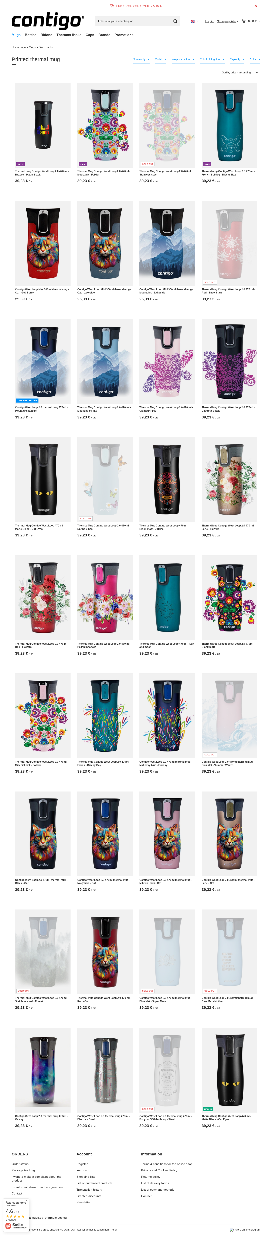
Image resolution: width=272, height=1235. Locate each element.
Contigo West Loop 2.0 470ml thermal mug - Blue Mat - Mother (228, 999)
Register (82, 1164)
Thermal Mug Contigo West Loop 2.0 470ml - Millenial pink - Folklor (41, 763)
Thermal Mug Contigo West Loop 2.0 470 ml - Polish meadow (104, 645)
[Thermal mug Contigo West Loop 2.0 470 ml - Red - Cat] (105, 951)
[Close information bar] (256, 6)
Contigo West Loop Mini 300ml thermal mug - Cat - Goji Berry (42, 291)
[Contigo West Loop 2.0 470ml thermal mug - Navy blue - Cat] (105, 834)
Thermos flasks (69, 35)
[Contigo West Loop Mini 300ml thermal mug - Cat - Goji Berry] (43, 243)
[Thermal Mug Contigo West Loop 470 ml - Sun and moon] (167, 597)
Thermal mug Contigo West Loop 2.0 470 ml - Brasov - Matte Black (42, 173)
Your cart (82, 1170)
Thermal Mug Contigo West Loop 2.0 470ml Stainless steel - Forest (41, 999)
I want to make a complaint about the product (36, 1178)
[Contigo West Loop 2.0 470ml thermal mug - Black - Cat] (43, 834)
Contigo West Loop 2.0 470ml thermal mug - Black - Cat (41, 882)
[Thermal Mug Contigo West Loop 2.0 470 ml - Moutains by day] (105, 361)
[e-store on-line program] (245, 1230)
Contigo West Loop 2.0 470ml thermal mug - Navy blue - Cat (103, 882)
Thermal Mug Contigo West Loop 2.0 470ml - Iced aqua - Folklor (103, 173)
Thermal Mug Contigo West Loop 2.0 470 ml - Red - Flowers (42, 645)
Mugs (16, 35)
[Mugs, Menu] (23, 35)
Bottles (30, 35)
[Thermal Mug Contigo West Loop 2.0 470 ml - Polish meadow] (105, 597)
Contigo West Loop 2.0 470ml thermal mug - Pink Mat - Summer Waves (228, 763)
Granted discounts (88, 1196)
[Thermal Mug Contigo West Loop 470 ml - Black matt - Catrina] (167, 479)
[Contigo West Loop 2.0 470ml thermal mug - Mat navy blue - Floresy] (167, 715)
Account (84, 1154)
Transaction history (89, 1189)
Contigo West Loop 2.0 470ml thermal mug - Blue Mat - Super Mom (165, 999)
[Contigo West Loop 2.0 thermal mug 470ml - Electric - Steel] (105, 1070)
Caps (90, 35)
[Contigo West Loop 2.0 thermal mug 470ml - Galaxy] (43, 1070)
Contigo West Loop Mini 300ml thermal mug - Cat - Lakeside (104, 291)
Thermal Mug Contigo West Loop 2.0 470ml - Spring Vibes (103, 527)
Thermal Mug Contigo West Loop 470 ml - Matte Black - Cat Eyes (39, 527)
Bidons (46, 35)
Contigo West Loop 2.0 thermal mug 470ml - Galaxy (41, 1118)
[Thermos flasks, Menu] (83, 35)
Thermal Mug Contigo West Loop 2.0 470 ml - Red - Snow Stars (228, 291)
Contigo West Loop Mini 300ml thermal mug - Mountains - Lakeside (166, 291)
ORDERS (20, 1154)
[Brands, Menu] (112, 35)
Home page (19, 47)
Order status (20, 1164)
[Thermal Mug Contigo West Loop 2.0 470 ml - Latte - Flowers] (229, 479)
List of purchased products (94, 1183)
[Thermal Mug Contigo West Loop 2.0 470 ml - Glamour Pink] (167, 361)
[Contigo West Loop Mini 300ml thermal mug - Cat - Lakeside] (105, 243)
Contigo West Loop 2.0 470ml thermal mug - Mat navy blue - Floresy (165, 763)
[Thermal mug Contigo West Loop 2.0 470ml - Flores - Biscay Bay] (105, 715)
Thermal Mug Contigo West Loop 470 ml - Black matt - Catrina (164, 527)
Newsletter (83, 1202)
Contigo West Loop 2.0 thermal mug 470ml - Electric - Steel (103, 1118)
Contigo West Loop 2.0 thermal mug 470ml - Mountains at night (41, 409)
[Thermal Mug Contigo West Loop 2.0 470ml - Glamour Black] (229, 361)
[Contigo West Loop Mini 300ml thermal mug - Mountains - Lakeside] (167, 243)
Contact (17, 1193)
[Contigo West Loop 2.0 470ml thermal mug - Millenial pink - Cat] (167, 834)
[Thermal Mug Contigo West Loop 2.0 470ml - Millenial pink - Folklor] (43, 715)
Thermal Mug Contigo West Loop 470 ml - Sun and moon (166, 645)
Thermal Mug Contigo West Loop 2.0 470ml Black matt (227, 645)
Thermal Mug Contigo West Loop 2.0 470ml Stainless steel (165, 173)
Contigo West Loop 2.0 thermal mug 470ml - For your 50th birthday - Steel (165, 1118)
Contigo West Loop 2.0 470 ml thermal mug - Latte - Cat (228, 882)
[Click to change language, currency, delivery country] (195, 21)
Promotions (124, 35)
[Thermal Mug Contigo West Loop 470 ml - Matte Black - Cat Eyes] (43, 479)
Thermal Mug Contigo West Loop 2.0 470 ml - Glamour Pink (166, 409)
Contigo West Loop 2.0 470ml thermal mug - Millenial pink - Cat (165, 882)
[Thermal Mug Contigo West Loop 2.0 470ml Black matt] (229, 597)
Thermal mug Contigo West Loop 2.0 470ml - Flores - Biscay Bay (103, 763)
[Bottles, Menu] (38, 35)
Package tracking (23, 1170)
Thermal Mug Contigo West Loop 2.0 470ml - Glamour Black (228, 409)
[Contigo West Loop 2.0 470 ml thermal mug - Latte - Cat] (229, 834)
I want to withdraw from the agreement (38, 1187)
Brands (104, 35)
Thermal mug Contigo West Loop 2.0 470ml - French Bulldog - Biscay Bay (228, 173)
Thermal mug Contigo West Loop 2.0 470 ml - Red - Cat (104, 999)
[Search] (175, 21)
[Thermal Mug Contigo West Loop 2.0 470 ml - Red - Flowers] (43, 597)
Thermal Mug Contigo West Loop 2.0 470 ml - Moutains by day (104, 409)
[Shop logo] (48, 21)
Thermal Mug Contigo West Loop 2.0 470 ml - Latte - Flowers (228, 527)
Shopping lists (85, 1176)
